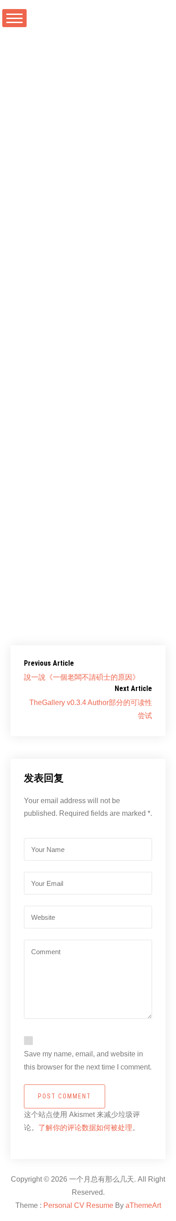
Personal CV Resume (78, 1205)
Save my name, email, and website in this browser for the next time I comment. (88, 1060)
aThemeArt (143, 1205)
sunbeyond (43, 97)
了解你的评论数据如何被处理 (85, 1127)
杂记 (138, 97)
